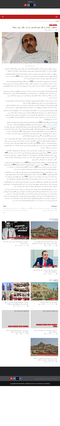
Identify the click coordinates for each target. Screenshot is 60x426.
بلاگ (55, 298)
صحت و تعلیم (15, 298)
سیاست (10, 326)
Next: (16, 209)
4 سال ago (48, 30)
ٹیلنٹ (49, 324)
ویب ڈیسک (54, 30)
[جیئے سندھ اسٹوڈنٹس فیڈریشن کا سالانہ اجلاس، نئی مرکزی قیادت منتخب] (15, 319)
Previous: (43, 208)
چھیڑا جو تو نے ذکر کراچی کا (48, 302)
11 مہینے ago (18, 245)
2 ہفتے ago (41, 304)
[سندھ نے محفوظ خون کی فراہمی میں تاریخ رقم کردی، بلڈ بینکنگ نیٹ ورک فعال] (15, 291)
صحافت (9, 237)
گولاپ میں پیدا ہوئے (50, 124)
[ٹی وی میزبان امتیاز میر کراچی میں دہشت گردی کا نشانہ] (44, 259)
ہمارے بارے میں (52, 378)
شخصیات (54, 25)
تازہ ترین (54, 237)
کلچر (51, 25)
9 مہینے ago (47, 245)
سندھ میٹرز (44, 237)
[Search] (3, 16)
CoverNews (39, 383)
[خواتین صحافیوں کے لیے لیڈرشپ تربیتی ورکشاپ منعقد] (44, 319)
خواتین (44, 324)
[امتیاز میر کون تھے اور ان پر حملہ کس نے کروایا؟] (15, 230)
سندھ (49, 237)
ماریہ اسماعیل (23, 305)
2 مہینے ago (16, 305)
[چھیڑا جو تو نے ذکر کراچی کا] (44, 291)
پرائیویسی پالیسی (41, 378)
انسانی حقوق (25, 237)
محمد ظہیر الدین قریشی (50, 304)
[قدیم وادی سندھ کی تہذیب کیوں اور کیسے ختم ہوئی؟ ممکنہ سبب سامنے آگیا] (44, 230)
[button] (56, 17)
